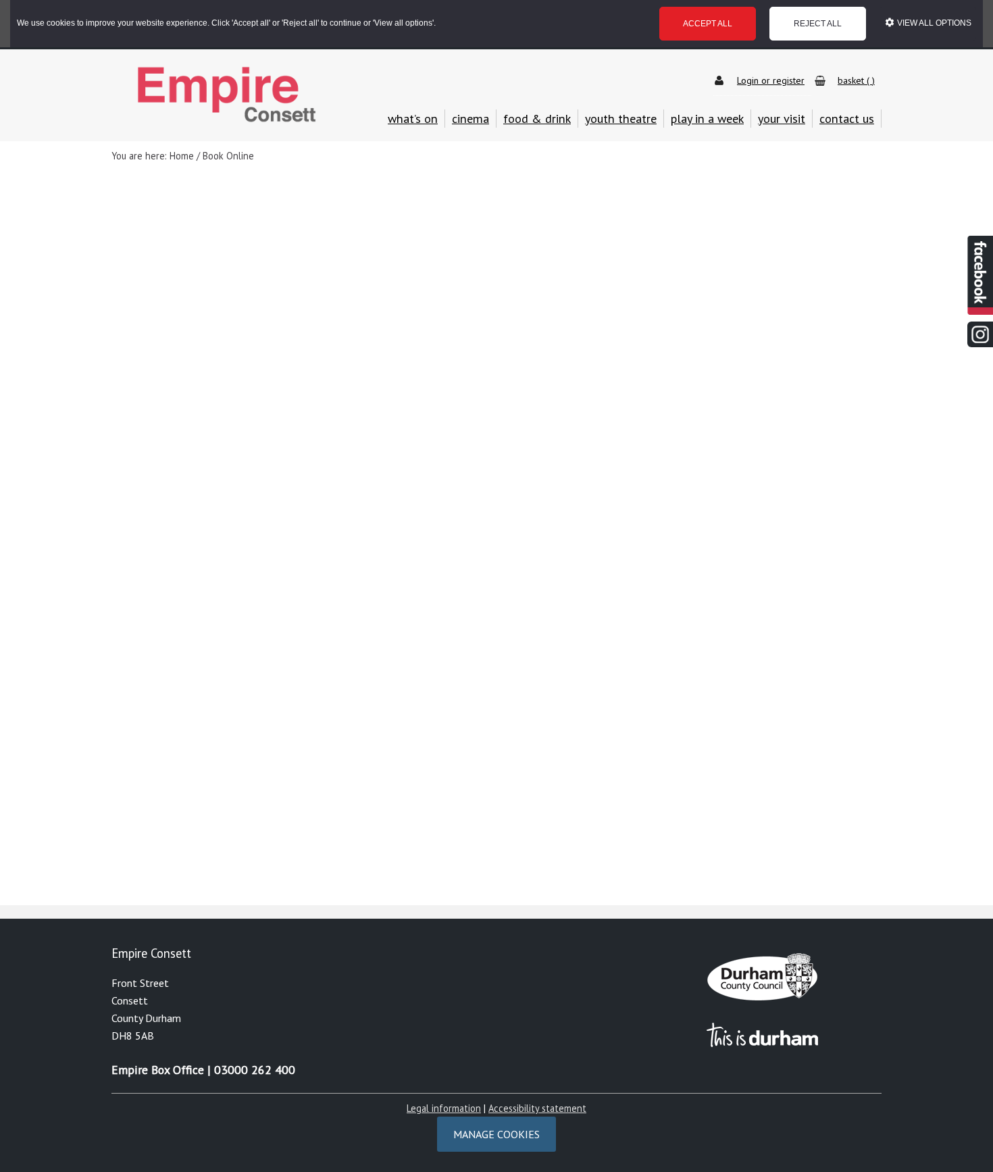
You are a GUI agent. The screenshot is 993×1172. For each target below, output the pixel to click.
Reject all (818, 23)
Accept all (707, 23)
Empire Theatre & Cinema (226, 95)
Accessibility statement (537, 1108)
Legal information (444, 1108)
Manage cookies (496, 1134)
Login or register (771, 80)
